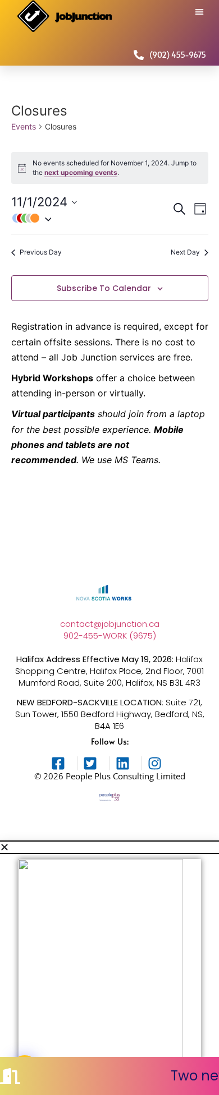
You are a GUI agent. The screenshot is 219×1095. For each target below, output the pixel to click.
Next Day (185, 252)
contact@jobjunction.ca (109, 624)
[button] (199, 12)
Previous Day (41, 252)
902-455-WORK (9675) (109, 635)
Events (23, 126)
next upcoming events (80, 172)
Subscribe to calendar (104, 288)
